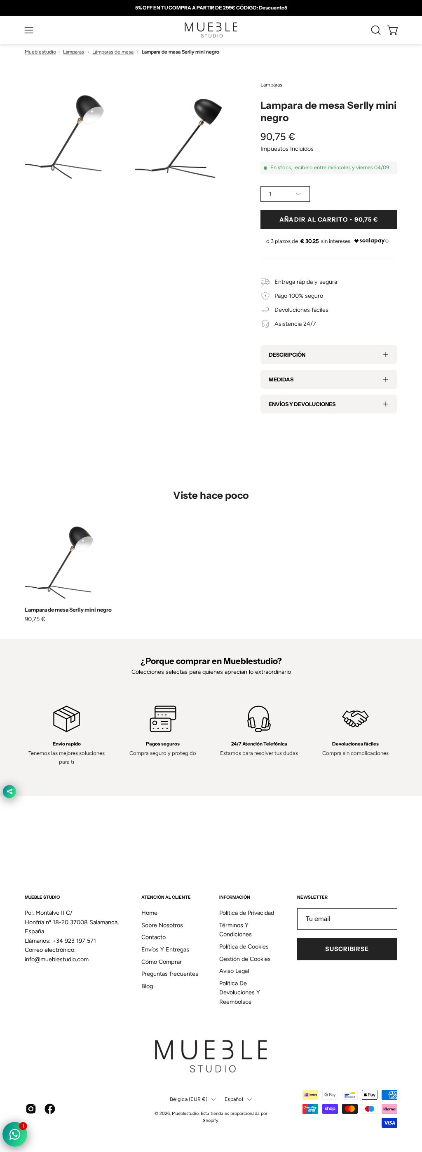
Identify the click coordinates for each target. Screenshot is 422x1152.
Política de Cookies (244, 946)
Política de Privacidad (246, 912)
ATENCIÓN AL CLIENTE (166, 897)
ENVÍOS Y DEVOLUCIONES (302, 404)
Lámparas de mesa (113, 52)
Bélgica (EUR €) (188, 1099)
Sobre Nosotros (162, 925)
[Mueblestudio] (211, 30)
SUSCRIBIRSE (347, 949)
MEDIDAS (281, 379)
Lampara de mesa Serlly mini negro (68, 609)
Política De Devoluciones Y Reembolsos (239, 992)
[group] (211, 8)
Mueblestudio (40, 52)
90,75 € (35, 619)
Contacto (153, 937)
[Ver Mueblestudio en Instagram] (31, 1109)
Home (149, 912)
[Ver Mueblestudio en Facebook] (50, 1109)
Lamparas (271, 85)
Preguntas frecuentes (169, 974)
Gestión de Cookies (245, 959)
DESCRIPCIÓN (287, 354)
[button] (375, 30)
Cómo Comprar (161, 961)
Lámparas (73, 52)
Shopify (210, 1120)
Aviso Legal (234, 971)
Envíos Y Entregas (165, 949)
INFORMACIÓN (234, 897)
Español (234, 1099)
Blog (147, 986)
